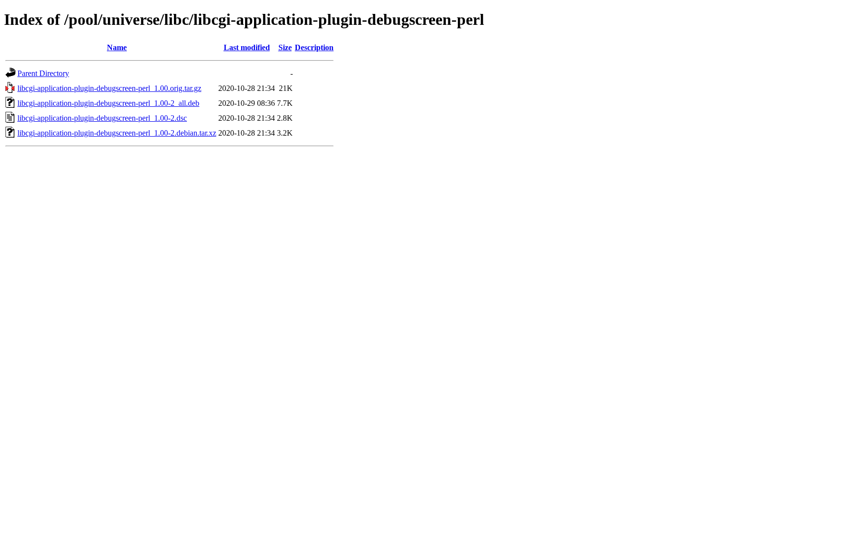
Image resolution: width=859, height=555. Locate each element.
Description (314, 47)
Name (117, 47)
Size (285, 47)
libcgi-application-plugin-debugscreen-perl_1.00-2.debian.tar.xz (116, 133)
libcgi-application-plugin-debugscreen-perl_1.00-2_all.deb (108, 103)
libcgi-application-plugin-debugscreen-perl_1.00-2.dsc (102, 118)
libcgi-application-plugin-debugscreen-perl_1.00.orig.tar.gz (109, 88)
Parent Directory (43, 73)
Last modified (247, 47)
